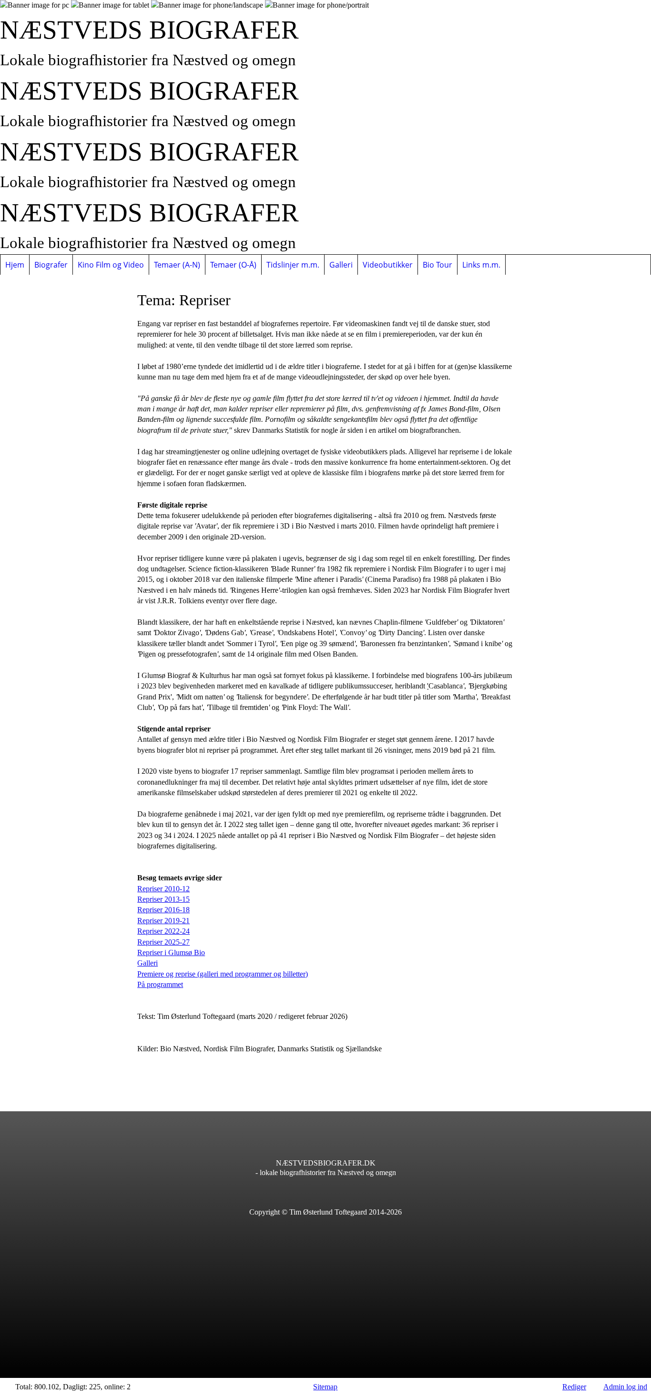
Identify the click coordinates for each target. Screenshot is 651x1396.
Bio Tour (437, 264)
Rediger (574, 1387)
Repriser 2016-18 (163, 910)
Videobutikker (388, 264)
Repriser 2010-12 (163, 889)
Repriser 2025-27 (163, 942)
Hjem (14, 264)
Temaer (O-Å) (233, 264)
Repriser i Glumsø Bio (171, 952)
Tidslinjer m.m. (292, 264)
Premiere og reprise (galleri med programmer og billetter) (222, 974)
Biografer (51, 264)
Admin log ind (625, 1387)
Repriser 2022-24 (163, 931)
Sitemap (325, 1387)
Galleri (341, 264)
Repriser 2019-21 (163, 921)
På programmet (160, 984)
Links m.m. (481, 264)
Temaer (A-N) (177, 264)
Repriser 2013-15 (163, 899)
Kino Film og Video (111, 264)
